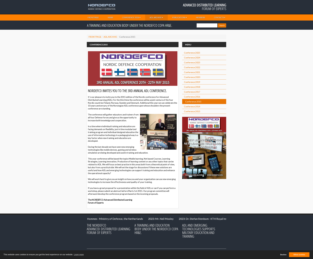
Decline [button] (283, 255)
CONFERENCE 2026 (130, 17)
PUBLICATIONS (178, 17)
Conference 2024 (192, 57)
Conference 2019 (192, 82)
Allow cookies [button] (299, 255)
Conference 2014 (192, 106)
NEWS (110, 17)
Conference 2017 (192, 92)
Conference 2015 (193, 101)
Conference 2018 (192, 87)
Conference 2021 (192, 72)
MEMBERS (200, 17)
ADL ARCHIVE (156, 17)
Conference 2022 (192, 67)
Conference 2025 (192, 52)
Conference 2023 (192, 62)
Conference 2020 (192, 77)
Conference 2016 (192, 96)
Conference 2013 (192, 111)
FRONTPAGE (93, 17)
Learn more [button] (79, 254)
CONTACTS (219, 17)
